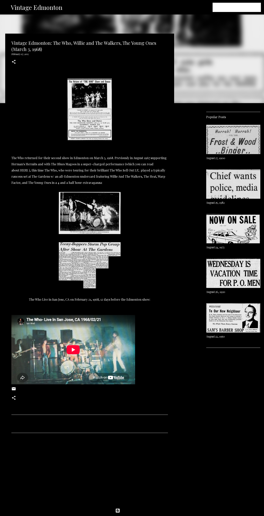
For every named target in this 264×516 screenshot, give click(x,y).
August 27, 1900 (215, 158)
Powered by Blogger (134, 510)
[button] (13, 62)
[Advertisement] (90, 472)
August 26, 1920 (215, 292)
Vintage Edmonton (36, 7)
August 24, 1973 (215, 247)
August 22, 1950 (215, 336)
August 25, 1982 (215, 203)
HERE (24, 170)
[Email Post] (13, 390)
